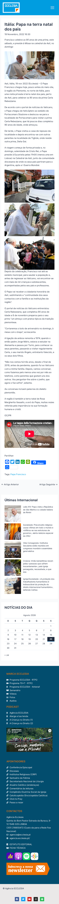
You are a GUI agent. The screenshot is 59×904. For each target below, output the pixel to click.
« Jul (7, 655)
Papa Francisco (18, 474)
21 (44, 639)
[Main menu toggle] (52, 7)
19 (29, 639)
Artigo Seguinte (48, 484)
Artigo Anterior (10, 484)
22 (51, 639)
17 (15, 639)
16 (8, 639)
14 (44, 635)
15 (51, 635)
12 (29, 635)
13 (37, 635)
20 (36, 639)
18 (22, 639)
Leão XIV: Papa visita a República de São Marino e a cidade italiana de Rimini (38, 509)
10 (15, 635)
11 (22, 635)
